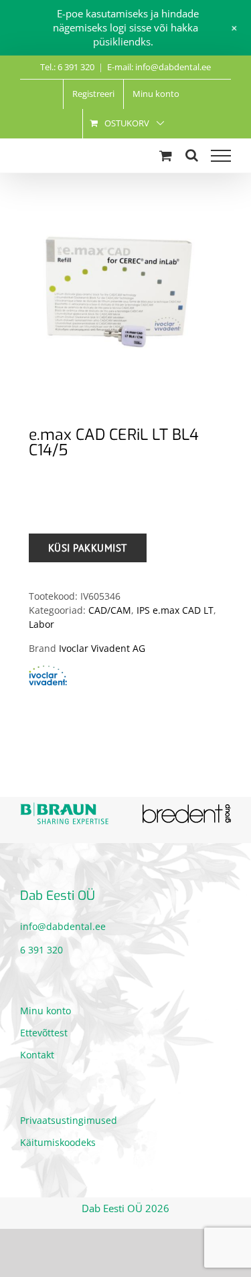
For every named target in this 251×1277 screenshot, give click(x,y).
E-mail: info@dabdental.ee (159, 67)
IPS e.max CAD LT (175, 610)
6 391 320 (41, 949)
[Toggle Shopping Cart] (165, 155)
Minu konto (45, 1010)
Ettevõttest (44, 1032)
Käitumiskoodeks (58, 1142)
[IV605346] (125, 293)
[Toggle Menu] (221, 156)
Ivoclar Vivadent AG (102, 648)
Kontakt (37, 1054)
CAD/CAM (109, 610)
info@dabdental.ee (63, 926)
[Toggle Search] (191, 155)
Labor (41, 624)
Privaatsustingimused (68, 1120)
